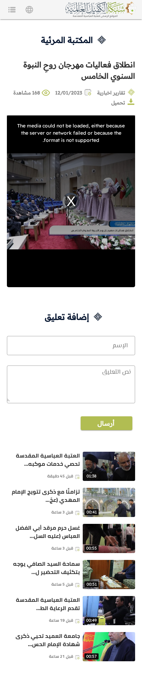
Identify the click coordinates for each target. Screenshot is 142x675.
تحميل (118, 103)
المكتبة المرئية (67, 40)
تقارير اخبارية (111, 93)
